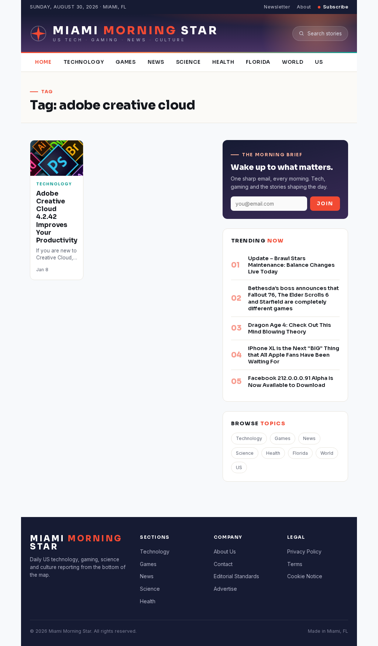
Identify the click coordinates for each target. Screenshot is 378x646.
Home (43, 62)
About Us (225, 551)
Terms (294, 564)
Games (125, 62)
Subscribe (335, 7)
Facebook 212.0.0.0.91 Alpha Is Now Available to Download (290, 381)
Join (325, 203)
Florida (258, 62)
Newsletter (277, 7)
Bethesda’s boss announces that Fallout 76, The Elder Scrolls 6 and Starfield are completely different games (293, 298)
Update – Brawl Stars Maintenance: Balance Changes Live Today (291, 265)
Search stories (324, 33)
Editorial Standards (236, 576)
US (319, 62)
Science (188, 62)
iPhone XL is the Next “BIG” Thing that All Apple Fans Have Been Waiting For (293, 355)
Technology (83, 62)
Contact (223, 564)
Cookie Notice (304, 576)
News (156, 62)
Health (223, 62)
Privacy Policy (304, 551)
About (304, 7)
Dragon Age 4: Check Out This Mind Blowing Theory (289, 328)
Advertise (225, 589)
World (292, 62)
